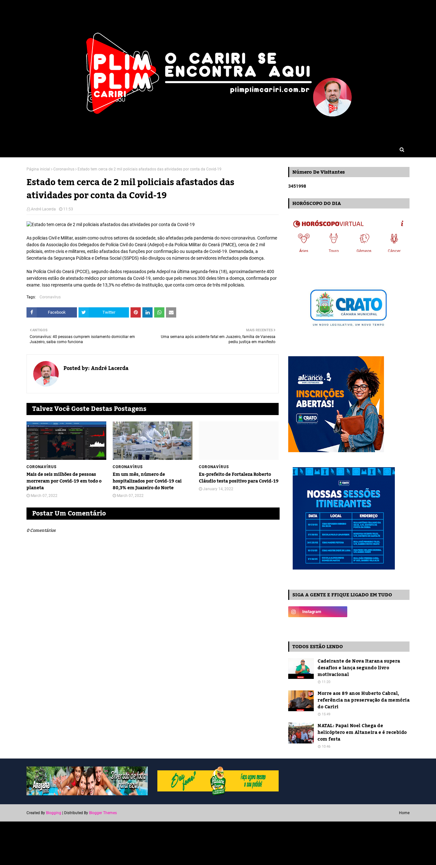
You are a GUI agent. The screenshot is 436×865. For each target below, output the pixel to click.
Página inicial (38, 169)
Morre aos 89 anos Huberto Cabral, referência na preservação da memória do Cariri (364, 700)
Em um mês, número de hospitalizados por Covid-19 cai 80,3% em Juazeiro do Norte (147, 481)
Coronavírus (63, 169)
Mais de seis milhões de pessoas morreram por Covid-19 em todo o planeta (63, 481)
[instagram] (317, 611)
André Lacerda (43, 209)
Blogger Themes (103, 813)
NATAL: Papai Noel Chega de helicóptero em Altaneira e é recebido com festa (362, 733)
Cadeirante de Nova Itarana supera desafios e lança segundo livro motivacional (359, 668)
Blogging (53, 813)
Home (404, 813)
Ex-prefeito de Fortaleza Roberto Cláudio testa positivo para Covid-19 (239, 478)
